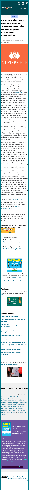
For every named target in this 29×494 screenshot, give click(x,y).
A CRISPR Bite (19, 93)
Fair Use (11, 242)
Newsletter (23, 8)
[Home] (7, 7)
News (4, 249)
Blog (14, 249)
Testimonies (9, 249)
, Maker (20, 408)
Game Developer (13, 406)
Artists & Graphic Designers (17, 397)
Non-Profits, (11, 410)
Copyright (5, 242)
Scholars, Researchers (8, 412)
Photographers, (20, 410)
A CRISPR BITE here (17, 199)
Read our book (16, 278)
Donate (23, 12)
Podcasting (17, 242)
